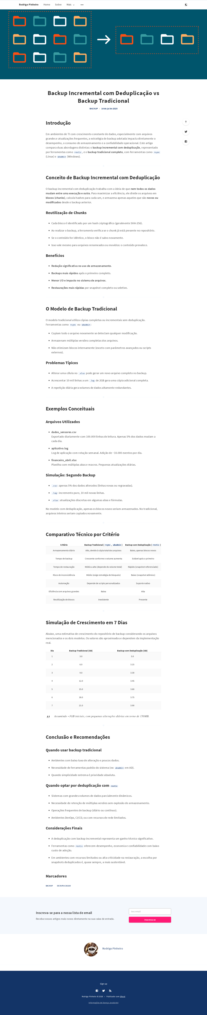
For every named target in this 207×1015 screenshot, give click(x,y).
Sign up (103, 983)
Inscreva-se (150, 919)
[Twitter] (185, 131)
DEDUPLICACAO (64, 885)
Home (47, 4)
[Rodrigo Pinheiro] (91, 949)
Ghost (122, 996)
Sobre (58, 4)
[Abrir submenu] (82, 5)
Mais (69, 4)
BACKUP (94, 108)
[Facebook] (185, 141)
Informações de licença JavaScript (103, 1002)
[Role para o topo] (185, 121)
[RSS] (110, 991)
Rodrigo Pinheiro (29, 4)
